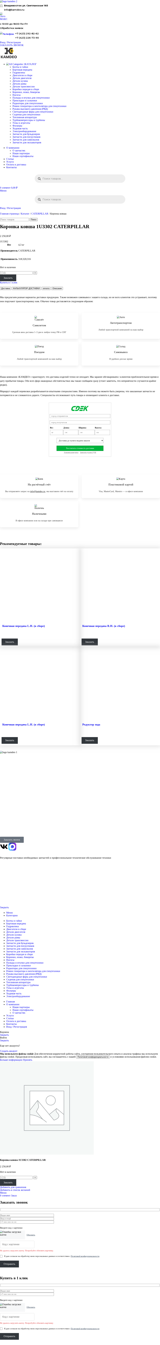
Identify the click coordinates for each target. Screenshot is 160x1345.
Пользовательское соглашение (11, 899)
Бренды (3, 812)
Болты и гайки (20, 67)
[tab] (5, 288)
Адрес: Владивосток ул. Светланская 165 (18, 826)
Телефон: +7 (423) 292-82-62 (12, 822)
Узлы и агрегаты (21, 123)
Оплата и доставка (8, 800)
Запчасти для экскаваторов (26, 142)
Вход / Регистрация (16, 1026)
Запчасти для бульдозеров (26, 134)
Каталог (25, 213)
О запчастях (18, 150)
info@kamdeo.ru (14, 9)
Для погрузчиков (7, 773)
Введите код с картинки (11, 1228)
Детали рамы (19, 83)
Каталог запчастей (9, 765)
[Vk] (4, 847)
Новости (4, 804)
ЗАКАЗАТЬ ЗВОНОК (12, 45)
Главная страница (9, 213)
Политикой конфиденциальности (93, 1057)
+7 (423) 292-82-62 (27, 33)
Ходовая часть (20, 128)
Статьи (3, 808)
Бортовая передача (22, 69)
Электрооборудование (24, 131)
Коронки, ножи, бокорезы (26, 92)
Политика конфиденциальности (12, 889)
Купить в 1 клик (8, 282)
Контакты (4, 796)
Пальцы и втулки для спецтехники (31, 97)
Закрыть (4, 907)
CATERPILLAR (39, 213)
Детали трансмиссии (23, 86)
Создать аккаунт (8, 1051)
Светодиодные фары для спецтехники (32, 111)
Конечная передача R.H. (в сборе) (103, 626)
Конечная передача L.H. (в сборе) (23, 626)
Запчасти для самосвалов (25, 139)
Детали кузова (20, 81)
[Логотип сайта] (8, 1)
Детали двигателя (21, 78)
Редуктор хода (91, 724)
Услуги (3, 785)
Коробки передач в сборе (25, 89)
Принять (27, 1060)
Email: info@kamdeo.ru (10, 830)
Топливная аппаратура (24, 117)
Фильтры (17, 125)
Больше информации (11, 1060)
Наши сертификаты (22, 156)
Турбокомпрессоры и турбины (28, 120)
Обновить (31, 1235)
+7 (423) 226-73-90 (27, 37)
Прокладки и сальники (24, 100)
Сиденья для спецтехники (26, 114)
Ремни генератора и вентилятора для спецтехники (39, 106)
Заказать (8, 278)
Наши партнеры (21, 153)
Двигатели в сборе (22, 75)
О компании (6, 792)
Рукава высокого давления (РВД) (30, 109)
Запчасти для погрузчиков (26, 137)
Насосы (16, 95)
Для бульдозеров (7, 769)
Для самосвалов (7, 777)
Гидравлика (18, 72)
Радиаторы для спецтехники (27, 103)
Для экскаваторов (7, 781)
